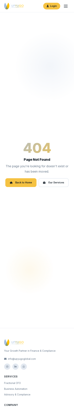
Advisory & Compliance (17, 394)
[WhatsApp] (24, 367)
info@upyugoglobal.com (22, 358)
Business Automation (15, 388)
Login (53, 5)
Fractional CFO (12, 383)
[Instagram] (7, 367)
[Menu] (66, 6)
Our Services (56, 182)
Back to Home (23, 182)
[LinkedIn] (15, 367)
